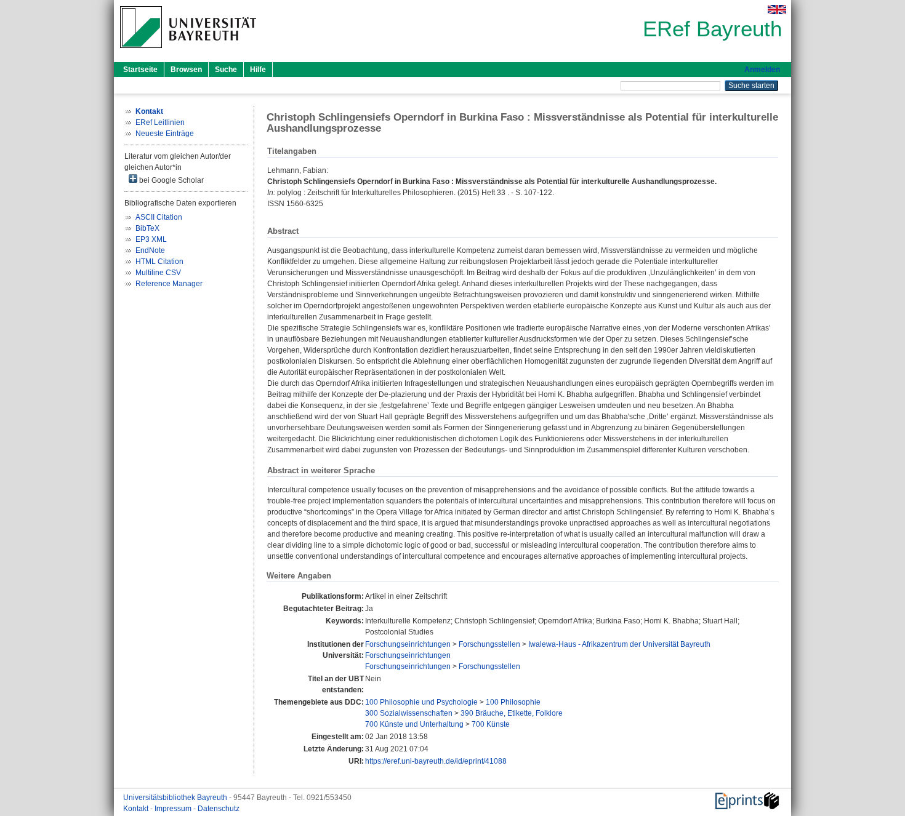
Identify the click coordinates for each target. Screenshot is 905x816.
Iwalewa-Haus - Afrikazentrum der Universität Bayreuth (619, 644)
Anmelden (762, 69)
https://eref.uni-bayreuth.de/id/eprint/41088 (436, 761)
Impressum (174, 808)
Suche (226, 69)
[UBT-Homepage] (188, 51)
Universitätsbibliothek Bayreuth (176, 797)
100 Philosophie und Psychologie (421, 702)
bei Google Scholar (170, 180)
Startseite (140, 69)
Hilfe (258, 69)
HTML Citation (159, 261)
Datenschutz (218, 808)
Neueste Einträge (164, 133)
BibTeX (147, 228)
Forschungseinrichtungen (408, 644)
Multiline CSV (158, 272)
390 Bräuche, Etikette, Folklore (512, 713)
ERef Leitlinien (160, 122)
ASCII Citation (158, 217)
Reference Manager (169, 283)
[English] (777, 9)
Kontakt (136, 808)
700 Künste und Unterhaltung (414, 724)
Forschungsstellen (489, 644)
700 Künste (491, 724)
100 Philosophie (513, 702)
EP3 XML (151, 239)
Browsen (186, 69)
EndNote (150, 250)
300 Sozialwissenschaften (408, 713)
